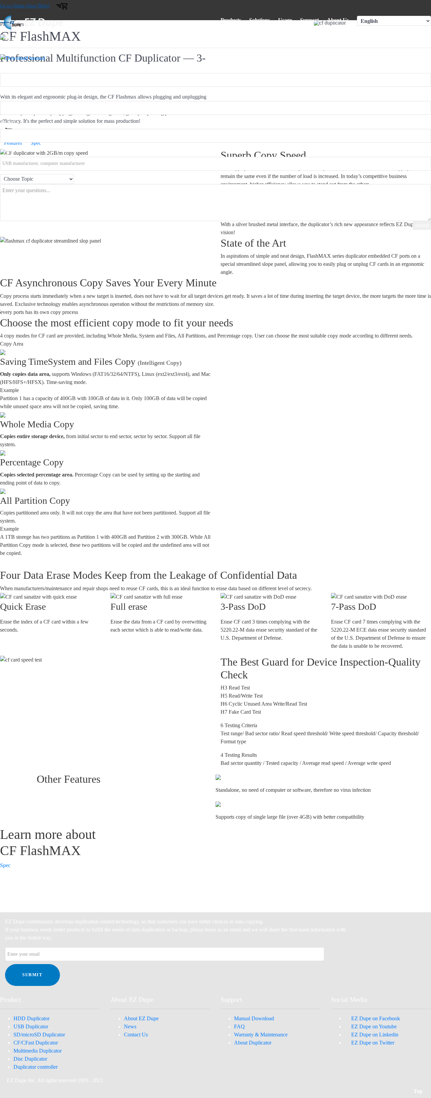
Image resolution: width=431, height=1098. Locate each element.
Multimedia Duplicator (37, 1051)
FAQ (239, 1026)
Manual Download (254, 1018)
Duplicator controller (35, 1067)
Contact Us (136, 1034)
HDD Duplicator (31, 1018)
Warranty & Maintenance (261, 1034)
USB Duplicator (30, 1026)
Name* (7, 122)
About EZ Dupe (141, 1018)
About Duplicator (252, 1043)
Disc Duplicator (30, 1059)
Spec (5, 865)
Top (418, 1091)
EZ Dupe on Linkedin (373, 1034)
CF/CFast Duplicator (35, 1043)
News (130, 1026)
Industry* (10, 150)
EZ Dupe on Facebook (374, 1018)
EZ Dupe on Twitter (371, 1043)
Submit (32, 974)
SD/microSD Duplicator (39, 1034)
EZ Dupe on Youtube (373, 1026)
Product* (9, 66)
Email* (7, 94)
